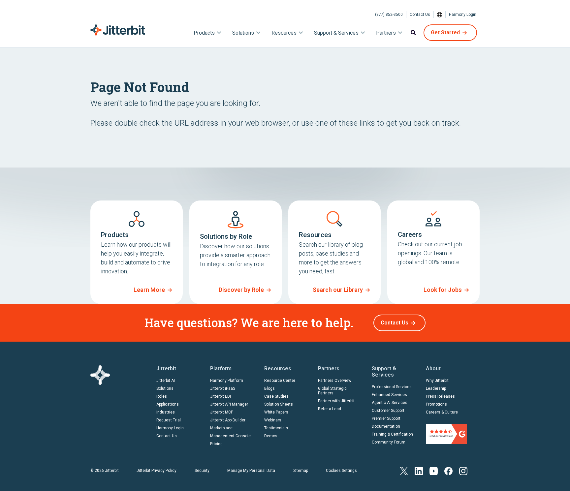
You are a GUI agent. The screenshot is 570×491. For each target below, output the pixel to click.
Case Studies (276, 396)
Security (202, 470)
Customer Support (388, 410)
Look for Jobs (443, 289)
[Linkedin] (419, 470)
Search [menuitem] (413, 32)
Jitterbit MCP (221, 412)
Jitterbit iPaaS (222, 388)
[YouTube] (433, 470)
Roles (161, 396)
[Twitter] (404, 470)
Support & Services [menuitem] (336, 33)
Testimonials (276, 428)
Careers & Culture (442, 412)
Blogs (269, 388)
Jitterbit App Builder (227, 420)
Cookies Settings (341, 470)
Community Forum (388, 442)
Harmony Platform (226, 380)
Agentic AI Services (389, 402)
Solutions (165, 388)
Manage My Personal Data (251, 470)
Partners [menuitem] (386, 33)
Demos (270, 436)
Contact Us (420, 14)
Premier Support (386, 418)
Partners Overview (334, 380)
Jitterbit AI (165, 380)
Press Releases (440, 396)
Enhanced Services (389, 394)
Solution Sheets (278, 404)
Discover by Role (241, 289)
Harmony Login (462, 14)
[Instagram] (463, 470)
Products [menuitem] (204, 33)
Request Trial (168, 420)
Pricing (216, 444)
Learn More (149, 289)
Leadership (436, 388)
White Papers (276, 412)
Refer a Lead (329, 409)
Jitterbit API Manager (229, 404)
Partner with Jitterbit (336, 401)
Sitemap (300, 470)
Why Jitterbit (437, 380)
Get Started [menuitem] (445, 32)
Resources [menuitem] (284, 33)
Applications (167, 404)
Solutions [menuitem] (243, 33)
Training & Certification (392, 434)
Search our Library (338, 289)
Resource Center (279, 380)
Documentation (386, 426)
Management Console (230, 436)
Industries (165, 412)
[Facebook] (448, 470)
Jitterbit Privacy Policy (156, 470)
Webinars (272, 420)
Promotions (436, 404)
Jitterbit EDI (220, 396)
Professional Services (392, 386)
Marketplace (221, 428)
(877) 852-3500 (389, 14)
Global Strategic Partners (332, 390)
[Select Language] (440, 14)
